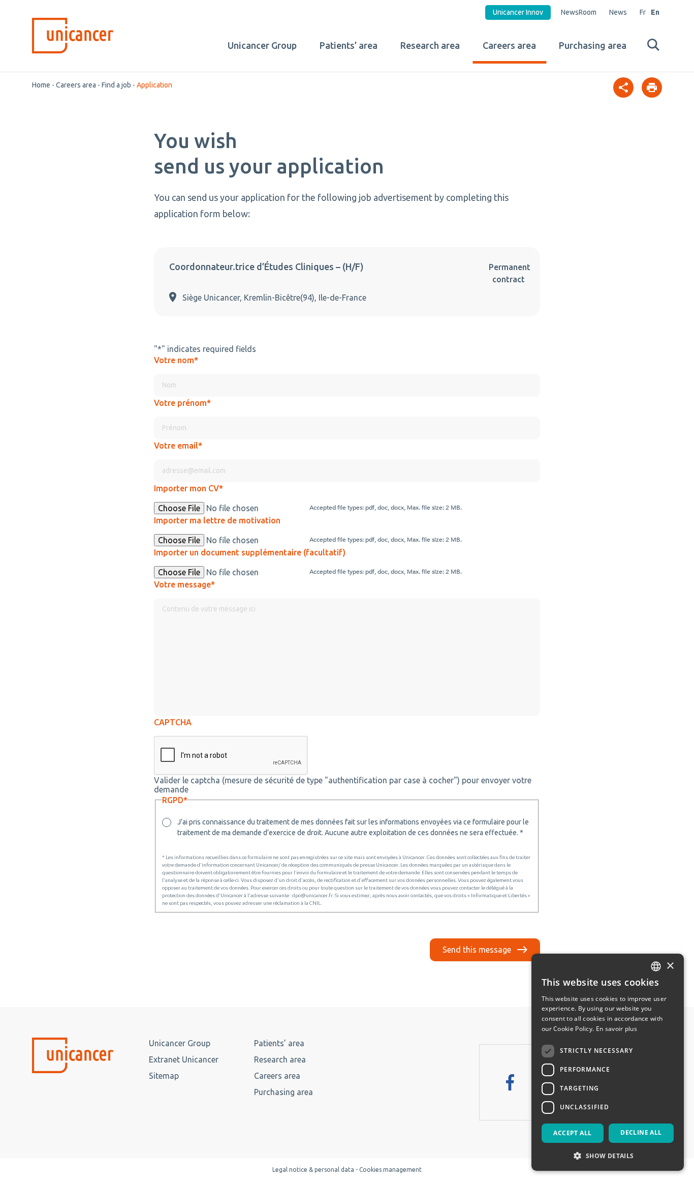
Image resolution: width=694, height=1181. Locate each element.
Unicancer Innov (518, 12)
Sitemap (164, 1075)
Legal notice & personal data (313, 1169)
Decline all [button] (640, 1132)
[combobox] (656, 966)
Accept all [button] (572, 1133)
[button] (608, 1155)
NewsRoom (578, 12)
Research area (430, 45)
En (655, 12)
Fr (643, 12)
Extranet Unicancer (183, 1059)
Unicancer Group (262, 45)
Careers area (509, 45)
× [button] (670, 966)
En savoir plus (616, 1028)
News (618, 12)
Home (41, 85)
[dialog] (607, 1062)
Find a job (116, 85)
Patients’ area (348, 45)
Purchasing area (592, 45)
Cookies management (390, 1169)
